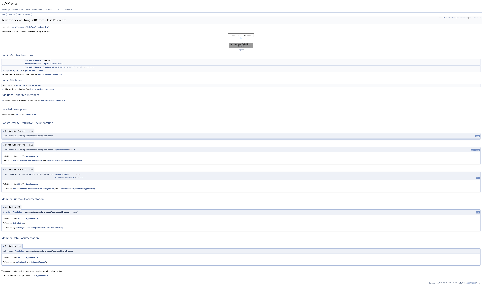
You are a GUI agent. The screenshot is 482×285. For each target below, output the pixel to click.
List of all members (475, 18)
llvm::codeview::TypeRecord (50, 74)
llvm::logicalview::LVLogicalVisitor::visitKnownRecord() (39, 227)
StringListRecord (24, 14)
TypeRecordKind (50, 64)
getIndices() (21, 262)
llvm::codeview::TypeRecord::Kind (27, 161)
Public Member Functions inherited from (32, 74)
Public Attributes (462, 18)
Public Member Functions (447, 18)
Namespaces (37, 10)
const (41, 71)
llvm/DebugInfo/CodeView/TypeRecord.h (30, 27)
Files (58, 10)
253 (18, 156)
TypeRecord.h (30, 114)
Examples (68, 10)
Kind (60, 64)
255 (18, 184)
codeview (11, 14)
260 (18, 257)
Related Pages (17, 10)
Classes (49, 10)
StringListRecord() (38, 262)
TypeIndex (78, 67)
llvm (3, 14)
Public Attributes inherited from (28, 89)
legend (241, 50)
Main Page (6, 10)
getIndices (30, 71)
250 (17, 114)
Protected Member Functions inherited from (34, 100)
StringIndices (34, 85)
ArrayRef (68, 67)
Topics (27, 10)
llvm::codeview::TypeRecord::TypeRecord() (65, 161)
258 (18, 218)
